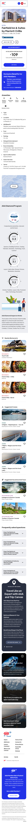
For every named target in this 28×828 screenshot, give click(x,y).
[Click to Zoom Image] (14, 16)
